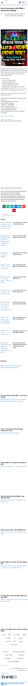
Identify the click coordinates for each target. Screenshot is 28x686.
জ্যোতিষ (24, 634)
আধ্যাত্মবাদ (20, 638)
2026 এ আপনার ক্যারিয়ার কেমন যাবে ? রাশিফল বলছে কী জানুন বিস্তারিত (14, 630)
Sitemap (21, 655)
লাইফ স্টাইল (8, 638)
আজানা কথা (8, 641)
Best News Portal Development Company (12, 683)
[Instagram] (15, 677)
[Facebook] (3, 677)
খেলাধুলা (20, 641)
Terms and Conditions (18, 651)
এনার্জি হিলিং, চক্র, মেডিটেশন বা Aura (16, 88)
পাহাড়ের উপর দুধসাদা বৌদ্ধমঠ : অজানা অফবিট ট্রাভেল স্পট (13, 530)
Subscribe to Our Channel (7, 116)
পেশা (14, 638)
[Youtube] (11, 677)
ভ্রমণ (15, 641)
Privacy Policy (9, 655)
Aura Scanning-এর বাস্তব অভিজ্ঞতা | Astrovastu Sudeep (14, 396)
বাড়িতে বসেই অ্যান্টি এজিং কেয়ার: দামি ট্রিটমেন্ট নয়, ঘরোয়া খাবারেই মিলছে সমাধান (12, 497)
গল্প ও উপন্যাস (17, 634)
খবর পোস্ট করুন (14, 644)
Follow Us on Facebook (6, 119)
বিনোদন (3, 634)
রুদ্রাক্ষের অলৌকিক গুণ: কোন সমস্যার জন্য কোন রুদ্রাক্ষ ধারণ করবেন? (13, 463)
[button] (2, 2)
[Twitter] (7, 677)
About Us (5, 651)
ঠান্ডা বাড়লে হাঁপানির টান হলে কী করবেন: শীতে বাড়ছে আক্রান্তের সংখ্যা (14, 562)
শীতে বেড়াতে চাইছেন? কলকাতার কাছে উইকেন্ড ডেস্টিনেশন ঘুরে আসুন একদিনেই (13, 596)
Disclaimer (8, 658)
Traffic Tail (4, 684)
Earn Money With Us (14, 661)
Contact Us (20, 658)
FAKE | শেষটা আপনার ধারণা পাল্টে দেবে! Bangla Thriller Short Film (12, 429)
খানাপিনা (9, 634)
